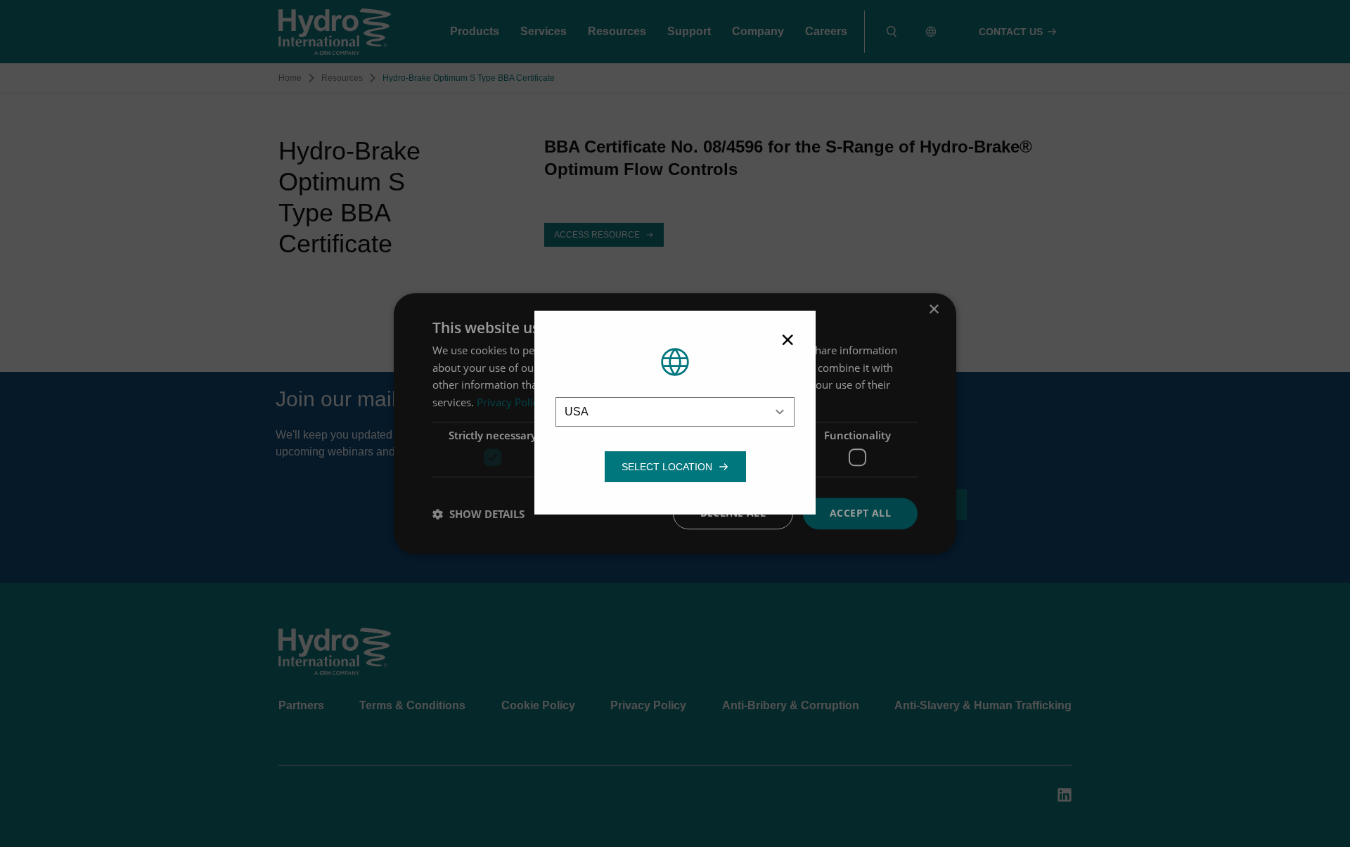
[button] (667, 467)
